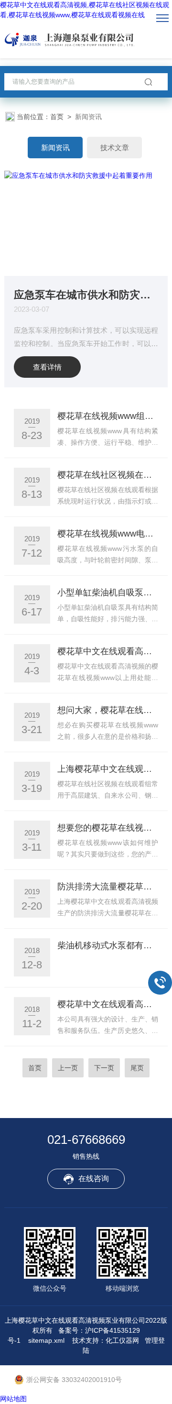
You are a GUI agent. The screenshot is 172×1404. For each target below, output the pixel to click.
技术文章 (114, 147)
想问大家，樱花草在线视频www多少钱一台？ (107, 710)
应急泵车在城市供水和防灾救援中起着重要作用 (86, 294)
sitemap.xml (46, 1340)
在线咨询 (93, 1178)
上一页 (68, 1068)
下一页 (104, 1068)
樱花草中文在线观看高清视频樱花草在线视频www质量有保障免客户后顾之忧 (107, 1004)
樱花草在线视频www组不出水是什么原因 (107, 416)
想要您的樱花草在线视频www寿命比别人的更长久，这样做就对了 (107, 828)
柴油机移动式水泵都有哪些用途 (107, 945)
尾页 (137, 1068)
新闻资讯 (55, 147)
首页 (57, 117)
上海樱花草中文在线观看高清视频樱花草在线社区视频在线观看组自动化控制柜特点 (107, 769)
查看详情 (47, 367)
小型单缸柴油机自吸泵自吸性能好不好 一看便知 (107, 592)
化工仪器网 (122, 1340)
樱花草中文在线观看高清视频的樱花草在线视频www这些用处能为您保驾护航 (107, 651)
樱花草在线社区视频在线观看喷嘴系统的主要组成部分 (107, 475)
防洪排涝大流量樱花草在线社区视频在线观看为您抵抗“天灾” (107, 886)
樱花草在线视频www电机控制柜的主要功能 (107, 533)
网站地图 (13, 1399)
